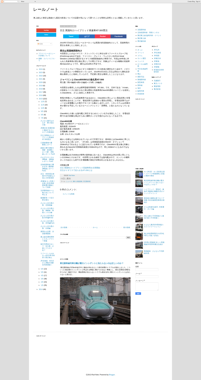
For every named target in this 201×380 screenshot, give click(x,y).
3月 (42, 279)
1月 (42, 285)
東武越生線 (141, 41)
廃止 (139, 74)
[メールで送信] (62, 178)
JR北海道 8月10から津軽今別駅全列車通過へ (47, 263)
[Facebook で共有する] (68, 178)
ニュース (69, 181)
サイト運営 (141, 58)
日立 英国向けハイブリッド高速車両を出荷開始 (80, 168)
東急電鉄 (157, 86)
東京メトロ (158, 83)
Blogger (112, 375)
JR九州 (156, 50)
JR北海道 (157, 53)
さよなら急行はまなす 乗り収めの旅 (47, 123)
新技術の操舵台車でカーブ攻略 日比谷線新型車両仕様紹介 (154, 200)
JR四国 (156, 55)
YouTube (46, 30)
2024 (41, 69)
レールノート (46, 9)
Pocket (103, 36)
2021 (41, 79)
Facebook (119, 36)
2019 (41, 85)
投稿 (41, 44)
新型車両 (140, 82)
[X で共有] (66, 178)
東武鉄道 (157, 89)
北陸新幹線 (141, 30)
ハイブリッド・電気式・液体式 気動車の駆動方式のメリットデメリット (154, 191)
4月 (42, 275)
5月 (42, 272)
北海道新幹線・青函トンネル (148, 32)
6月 (42, 269)
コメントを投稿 (68, 194)
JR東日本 (157, 58)
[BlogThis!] (64, 178)
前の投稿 (126, 227)
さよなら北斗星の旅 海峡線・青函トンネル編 (47, 210)
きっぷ (139, 50)
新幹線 (139, 85)
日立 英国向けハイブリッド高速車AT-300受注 (47, 137)
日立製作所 (87, 181)
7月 (42, 118)
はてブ (86, 36)
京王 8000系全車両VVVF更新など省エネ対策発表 (48, 176)
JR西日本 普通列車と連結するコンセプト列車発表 (48, 130)
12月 (43, 101)
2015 (41, 99)
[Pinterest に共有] (70, 178)
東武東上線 (141, 38)
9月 (42, 111)
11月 (43, 105)
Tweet (71, 36)
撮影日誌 (140, 77)
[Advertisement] (91, 211)
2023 (41, 72)
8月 (42, 115)
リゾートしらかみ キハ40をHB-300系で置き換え (48, 255)
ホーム (95, 227)
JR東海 (156, 61)
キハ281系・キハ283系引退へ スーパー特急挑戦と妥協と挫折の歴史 (154, 174)
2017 (41, 92)
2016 (41, 95)
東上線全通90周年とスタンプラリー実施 (47, 239)
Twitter (46, 34)
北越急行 (157, 80)
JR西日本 (157, 64)
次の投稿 (64, 227)
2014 (41, 289)
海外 (74, 181)
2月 (42, 282)
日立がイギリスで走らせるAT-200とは (76, 170)
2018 (41, 89)
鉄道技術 (79, 181)
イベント (140, 53)
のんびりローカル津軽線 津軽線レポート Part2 (47, 159)
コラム (139, 55)
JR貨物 (156, 67)
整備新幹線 (141, 79)
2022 (41, 76)
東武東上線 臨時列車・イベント (149, 35)
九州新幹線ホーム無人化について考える (47, 192)
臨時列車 (140, 91)
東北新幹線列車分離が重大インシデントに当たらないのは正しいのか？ (92, 263)
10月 (43, 108)
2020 (41, 82)
